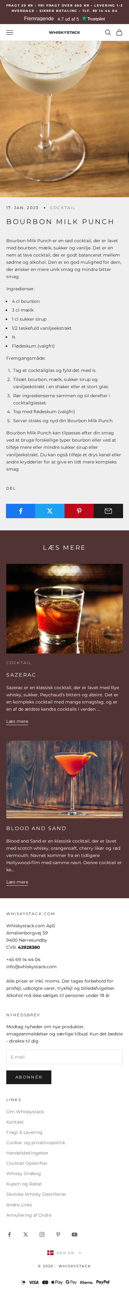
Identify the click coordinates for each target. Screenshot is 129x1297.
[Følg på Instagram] (42, 1234)
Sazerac (21, 675)
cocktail (62, 207)
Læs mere (17, 721)
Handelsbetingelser (27, 1153)
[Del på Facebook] (20, 511)
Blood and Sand (36, 828)
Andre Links (19, 1205)
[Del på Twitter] (49, 511)
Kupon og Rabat (24, 1184)
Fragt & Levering (24, 1132)
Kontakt (15, 1122)
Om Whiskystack (25, 1111)
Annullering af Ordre (28, 1215)
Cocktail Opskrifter (27, 1163)
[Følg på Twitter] (26, 1234)
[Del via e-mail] (108, 511)
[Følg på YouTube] (74, 1234)
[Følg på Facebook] (9, 1234)
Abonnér (28, 1076)
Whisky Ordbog (23, 1173)
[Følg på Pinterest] (58, 1234)
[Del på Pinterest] (79, 511)
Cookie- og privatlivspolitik (35, 1142)
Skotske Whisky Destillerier (36, 1194)
